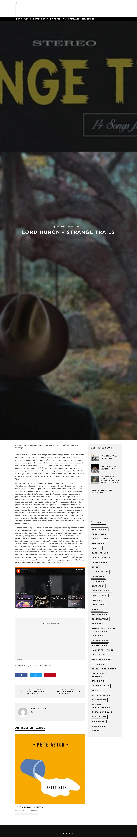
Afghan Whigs (99, 529)
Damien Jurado (100, 572)
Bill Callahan (100, 539)
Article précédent (34, 689)
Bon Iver (96, 548)
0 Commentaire (28, 814)
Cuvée (95, 567)
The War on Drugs (68, 476)
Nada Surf (97, 650)
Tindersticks (99, 717)
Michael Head (99, 645)
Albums (28, 19)
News (19, 19)
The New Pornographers (101, 706)
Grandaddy (98, 586)
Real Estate (98, 655)
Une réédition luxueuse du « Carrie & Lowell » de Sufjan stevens (110, 479)
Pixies (110, 650)
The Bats (97, 690)
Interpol (97, 600)
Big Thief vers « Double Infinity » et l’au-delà (109, 456)
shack (95, 669)
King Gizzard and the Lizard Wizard (104, 630)
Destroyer (98, 576)
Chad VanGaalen (101, 558)
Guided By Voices (101, 591)
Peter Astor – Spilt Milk (31, 807)
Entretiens (39, 19)
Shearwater (109, 669)
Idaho (95, 595)
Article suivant (68, 689)
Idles (105, 595)
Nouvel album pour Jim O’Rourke (36, 692)
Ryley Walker (99, 664)
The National (99, 700)
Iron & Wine (98, 605)
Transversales (71, 19)
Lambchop (97, 636)
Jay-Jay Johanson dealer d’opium (65, 692)
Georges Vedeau (20, 810)
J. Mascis (97, 610)
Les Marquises (100, 641)
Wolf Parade (99, 726)
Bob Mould (98, 543)
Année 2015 (70, 226)
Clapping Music (100, 562)
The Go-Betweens (101, 695)
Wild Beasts (98, 721)
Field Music (98, 581)
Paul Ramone (60, 226)
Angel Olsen (99, 534)
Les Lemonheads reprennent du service (108, 468)
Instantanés (87, 19)
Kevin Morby (99, 624)
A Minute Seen (54, 19)
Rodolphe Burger (102, 659)
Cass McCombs (100, 553)
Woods (95, 731)
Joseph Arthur (100, 619)
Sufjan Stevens (101, 686)
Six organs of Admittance (100, 675)
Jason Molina (99, 614)
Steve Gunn (98, 681)
